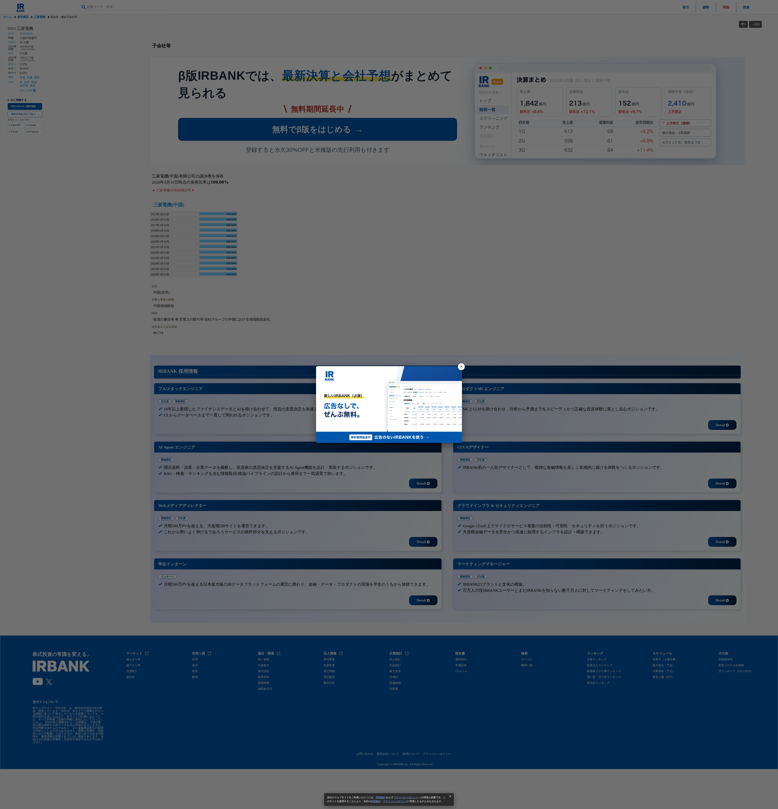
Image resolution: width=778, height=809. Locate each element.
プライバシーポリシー (406, 797)
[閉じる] (461, 366)
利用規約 (380, 797)
